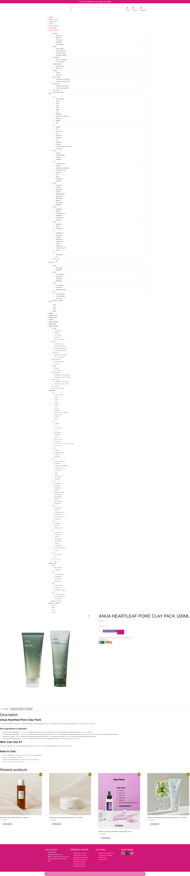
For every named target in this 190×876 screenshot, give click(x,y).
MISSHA (57, 499)
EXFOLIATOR (56, 372)
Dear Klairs (58, 439)
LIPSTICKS (58, 598)
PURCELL (58, 519)
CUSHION (58, 570)
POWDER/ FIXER (60, 589)
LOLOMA (57, 485)
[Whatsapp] (105, 642)
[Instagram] (108, 642)
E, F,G (54, 448)
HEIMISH (57, 463)
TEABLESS (58, 545)
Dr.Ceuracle (59, 445)
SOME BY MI (59, 532)
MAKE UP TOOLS (57, 601)
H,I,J (53, 459)
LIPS (53, 592)
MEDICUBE (58, 496)
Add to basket (110, 631)
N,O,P (53, 505)
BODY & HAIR (54, 603)
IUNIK (56, 474)
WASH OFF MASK (60, 346)
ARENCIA (58, 410)
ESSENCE (58, 337)
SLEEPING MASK (60, 348)
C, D (53, 421)
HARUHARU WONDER (61, 465)
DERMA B (58, 434)
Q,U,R (54, 521)
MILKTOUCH (58, 494)
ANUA (56, 397)
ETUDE (57, 450)
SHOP (51, 319)
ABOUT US (53, 315)
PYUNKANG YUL (60, 512)
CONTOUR (58, 587)
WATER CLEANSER (61, 355)
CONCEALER (59, 585)
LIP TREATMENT (60, 596)
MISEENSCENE (59, 492)
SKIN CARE (53, 326)
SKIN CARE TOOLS (58, 388)
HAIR (53, 607)
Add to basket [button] (7, 824)
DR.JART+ (58, 432)
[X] (102, 642)
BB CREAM (58, 567)
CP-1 (56, 430)
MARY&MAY (58, 501)
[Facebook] (100, 642)
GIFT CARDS (54, 322)
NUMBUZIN (58, 508)
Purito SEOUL (59, 516)
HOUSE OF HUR (60, 468)
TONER (54, 366)
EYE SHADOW (59, 574)
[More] (110, 642)
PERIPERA (58, 514)
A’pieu (57, 408)
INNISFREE (58, 476)
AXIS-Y (57, 399)
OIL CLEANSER (59, 357)
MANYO (57, 490)
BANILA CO (58, 414)
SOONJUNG (58, 541)
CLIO (56, 425)
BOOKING (52, 324)
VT (55, 556)
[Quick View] (1, 824)
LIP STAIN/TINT (60, 594)
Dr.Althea (58, 441)
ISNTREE (57, 479)
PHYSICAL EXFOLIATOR (62, 377)
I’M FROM (58, 470)
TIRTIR (57, 543)
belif (56, 419)
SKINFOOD (58, 539)
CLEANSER (55, 352)
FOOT (53, 609)
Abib (56, 401)
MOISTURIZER (56, 359)
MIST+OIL (58, 363)
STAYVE (57, 536)
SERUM (54, 328)
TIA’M (56, 550)
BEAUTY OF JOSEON (61, 412)
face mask (108, 637)
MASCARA (58, 581)
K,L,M (53, 481)
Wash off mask (120, 637)
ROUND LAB (58, 528)
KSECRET (58, 483)
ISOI (56, 472)
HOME (51, 313)
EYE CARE (58, 335)
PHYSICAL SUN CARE (62, 383)
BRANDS (52, 390)
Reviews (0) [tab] (28, 709)
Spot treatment (60, 339)
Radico (57, 525)
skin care (113, 637)
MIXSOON (58, 503)
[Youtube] (132, 853)
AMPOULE (58, 330)
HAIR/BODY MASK (60, 350)
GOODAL (57, 454)
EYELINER (58, 578)
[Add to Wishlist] (120, 632)
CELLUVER (58, 428)
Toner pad (58, 370)
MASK (53, 341)
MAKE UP (52, 563)
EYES (53, 572)
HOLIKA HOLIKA (60, 461)
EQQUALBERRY (60, 452)
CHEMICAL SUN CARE (62, 381)
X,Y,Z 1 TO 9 (56, 559)
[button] (88, 616)
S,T (53, 530)
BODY (53, 605)
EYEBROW (58, 576)
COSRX (57, 423)
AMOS (56, 406)
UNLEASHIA (58, 554)
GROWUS (57, 456)
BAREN (57, 417)
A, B (53, 392)
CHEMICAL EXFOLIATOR (62, 375)
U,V (53, 552)
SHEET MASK (59, 344)
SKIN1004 (58, 534)
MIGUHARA (58, 488)
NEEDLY (57, 510)
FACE (53, 583)
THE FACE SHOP (60, 547)
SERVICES (53, 317)
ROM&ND (57, 523)
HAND (53, 612)
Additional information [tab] (17, 709)
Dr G (56, 437)
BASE (53, 565)
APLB (56, 403)
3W (56, 561)
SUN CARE (55, 379)
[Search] (71, 9)
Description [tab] (5, 709)
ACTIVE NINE (59, 394)
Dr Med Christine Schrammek (64, 443)
